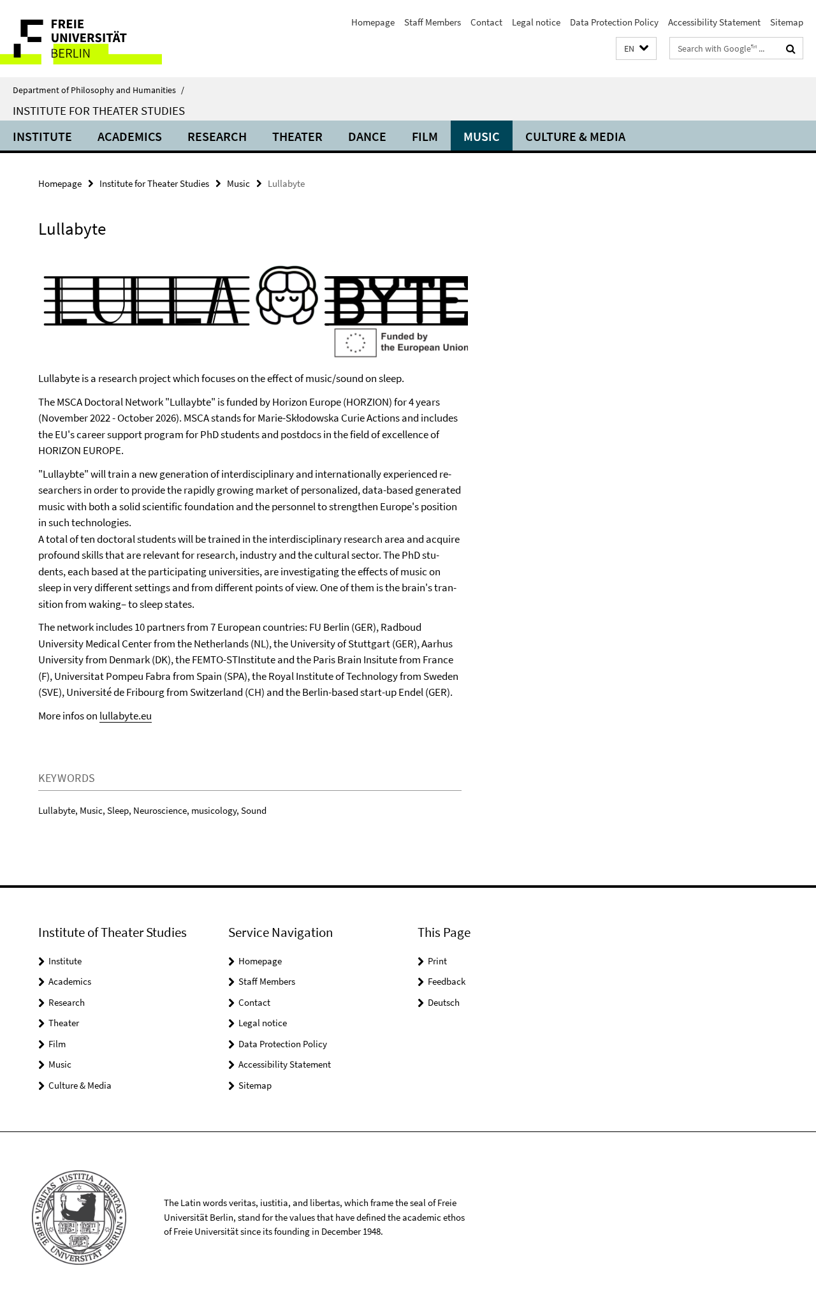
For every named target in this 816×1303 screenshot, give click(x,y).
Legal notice (536, 22)
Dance (367, 136)
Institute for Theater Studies (99, 110)
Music (481, 136)
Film (425, 136)
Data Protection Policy (614, 22)
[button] (636, 49)
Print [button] (437, 961)
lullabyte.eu (125, 716)
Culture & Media (575, 136)
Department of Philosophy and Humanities (98, 89)
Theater (297, 136)
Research (217, 136)
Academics (130, 136)
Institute (42, 136)
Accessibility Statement (714, 22)
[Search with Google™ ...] (791, 48)
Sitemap (786, 22)
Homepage (373, 22)
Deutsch (444, 1002)
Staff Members (432, 22)
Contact (486, 22)
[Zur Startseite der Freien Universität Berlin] (107, 38)
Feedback (446, 981)
